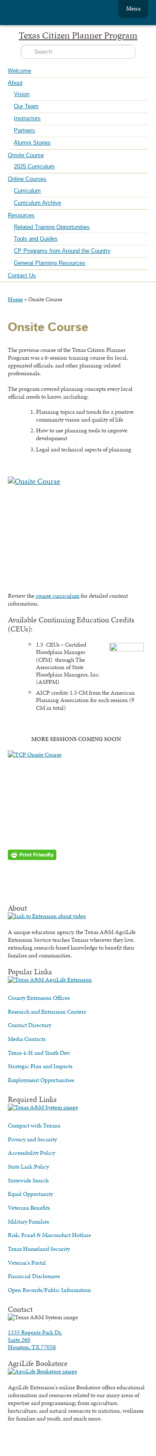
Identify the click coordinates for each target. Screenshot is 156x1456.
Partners (24, 130)
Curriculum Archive (37, 203)
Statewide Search (28, 1180)
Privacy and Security (32, 1139)
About (15, 83)
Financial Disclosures (34, 1276)
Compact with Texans (34, 1125)
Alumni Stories (32, 142)
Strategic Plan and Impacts (40, 1066)
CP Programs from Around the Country (62, 251)
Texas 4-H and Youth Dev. (39, 1052)
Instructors (27, 118)
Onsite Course (26, 155)
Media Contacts (27, 1038)
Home (15, 299)
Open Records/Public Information (49, 1289)
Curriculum (27, 190)
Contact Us (22, 275)
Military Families (28, 1221)
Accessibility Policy (31, 1152)
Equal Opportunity (30, 1193)
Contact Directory (29, 1025)
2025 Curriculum (34, 166)
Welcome (19, 71)
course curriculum (57, 595)
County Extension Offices (39, 997)
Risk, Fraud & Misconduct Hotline (49, 1235)
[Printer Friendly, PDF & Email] (32, 854)
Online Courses (27, 179)
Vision (21, 94)
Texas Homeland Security (39, 1248)
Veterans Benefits (29, 1207)
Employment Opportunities (41, 1080)
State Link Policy (28, 1166)
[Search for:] (78, 52)
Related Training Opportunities (52, 227)
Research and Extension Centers (47, 1011)
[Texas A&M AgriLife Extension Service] (55, 14)
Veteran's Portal (27, 1262)
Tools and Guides (36, 238)
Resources (21, 215)
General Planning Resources (49, 263)
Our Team (26, 106)
